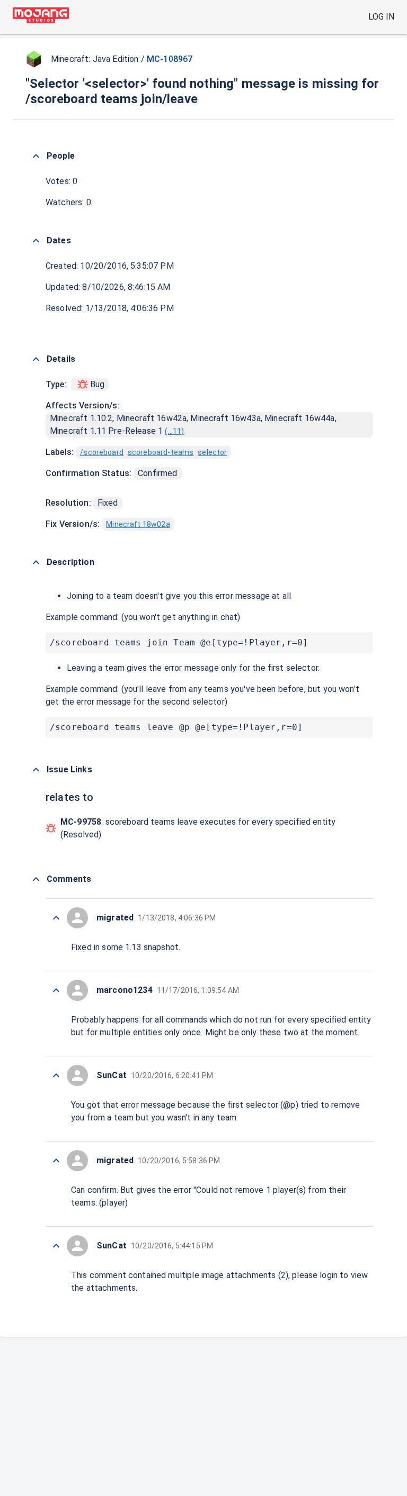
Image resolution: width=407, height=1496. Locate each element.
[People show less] (36, 156)
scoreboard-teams (160, 452)
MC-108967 (169, 59)
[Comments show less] (36, 879)
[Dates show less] (36, 240)
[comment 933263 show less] (56, 917)
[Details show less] (36, 359)
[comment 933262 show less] (56, 990)
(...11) (174, 431)
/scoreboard (101, 452)
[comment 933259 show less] (56, 1245)
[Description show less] (36, 562)
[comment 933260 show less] (56, 1160)
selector (212, 452)
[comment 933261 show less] (56, 1075)
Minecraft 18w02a (138, 524)
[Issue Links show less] (36, 769)
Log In (381, 17)
